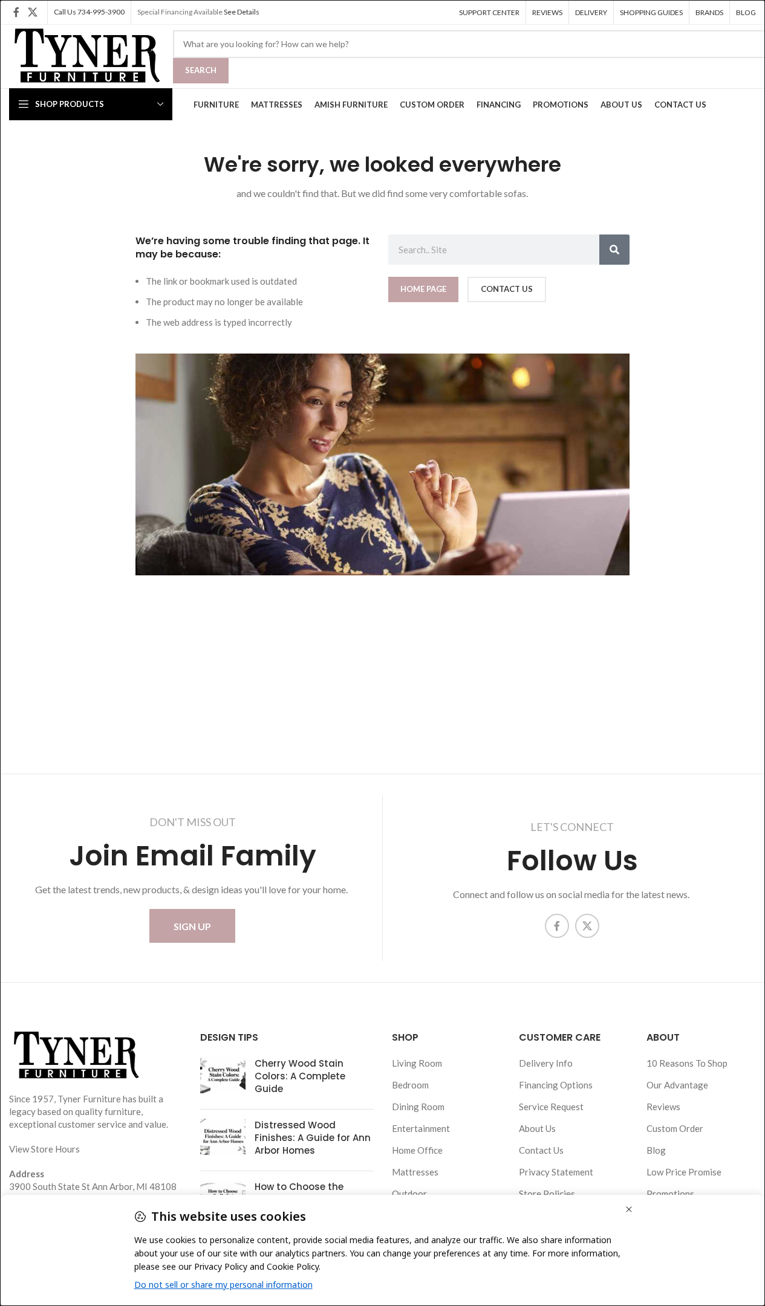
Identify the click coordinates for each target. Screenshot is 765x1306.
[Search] (614, 249)
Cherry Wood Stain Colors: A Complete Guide (300, 1076)
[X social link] (32, 12)
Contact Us (541, 1150)
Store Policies (547, 1193)
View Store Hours (44, 1148)
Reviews (663, 1106)
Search (200, 70)
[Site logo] (85, 55)
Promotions (670, 1193)
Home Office (417, 1150)
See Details (241, 11)
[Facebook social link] (16, 12)
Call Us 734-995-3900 (89, 11)
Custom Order (674, 1128)
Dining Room (418, 1106)
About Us (537, 1128)
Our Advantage (677, 1084)
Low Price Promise (683, 1171)
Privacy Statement (556, 1171)
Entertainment (421, 1128)
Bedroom (410, 1084)
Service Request (551, 1106)
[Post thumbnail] (223, 1078)
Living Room (417, 1063)
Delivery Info (546, 1063)
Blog (656, 1150)
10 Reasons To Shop (687, 1063)
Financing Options (556, 1084)
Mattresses (415, 1171)
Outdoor (409, 1193)
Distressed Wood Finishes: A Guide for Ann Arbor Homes (313, 1138)
